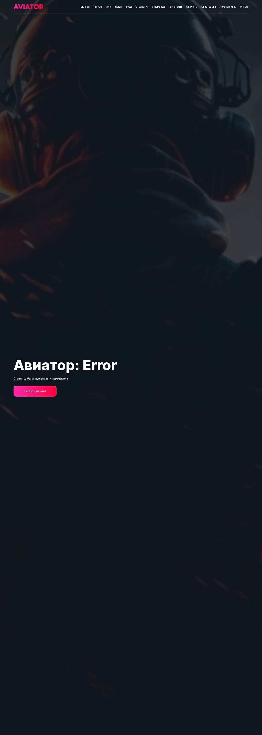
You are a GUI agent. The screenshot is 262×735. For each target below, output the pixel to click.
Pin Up (98, 6)
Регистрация (208, 6)
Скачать (191, 6)
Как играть (175, 6)
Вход (129, 6)
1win (108, 6)
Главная (85, 6)
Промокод (158, 6)
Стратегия (141, 6)
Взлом (118, 6)
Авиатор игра (228, 6)
